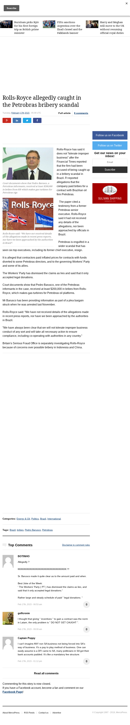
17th (22, 113)
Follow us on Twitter (110, 145)
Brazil (43, 518)
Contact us (43, 713)
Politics (35, 518)
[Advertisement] (66, 65)
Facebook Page (13, 691)
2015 (27, 113)
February (15, 113)
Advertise (56, 713)
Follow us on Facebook (110, 135)
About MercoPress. (11, 713)
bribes (20, 530)
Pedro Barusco (33, 530)
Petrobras (47, 530)
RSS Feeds (29, 713)
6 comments (81, 113)
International (54, 518)
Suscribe (110, 169)
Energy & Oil (23, 518)
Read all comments (46, 673)
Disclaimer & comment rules (76, 545)
